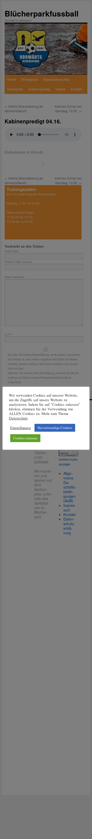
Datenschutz (18, 418)
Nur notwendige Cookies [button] (55, 427)
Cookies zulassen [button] (25, 438)
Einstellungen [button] (20, 428)
